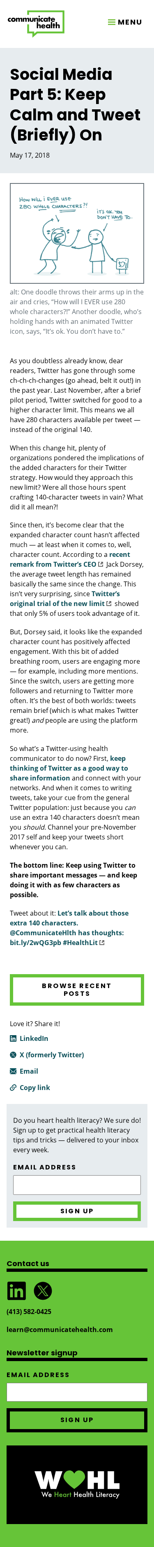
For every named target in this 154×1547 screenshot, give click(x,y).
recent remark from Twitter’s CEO (70, 559)
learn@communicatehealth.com (60, 1329)
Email (29, 1071)
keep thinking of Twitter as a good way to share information (69, 768)
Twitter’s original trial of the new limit (65, 598)
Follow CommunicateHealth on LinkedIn (16, 1291)
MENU (130, 22)
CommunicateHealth (36, 24)
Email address (44, 1167)
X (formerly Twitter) (52, 1054)
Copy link (35, 1087)
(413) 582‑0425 (29, 1311)
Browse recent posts (77, 989)
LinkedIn (34, 1038)
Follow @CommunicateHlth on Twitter (43, 1291)
